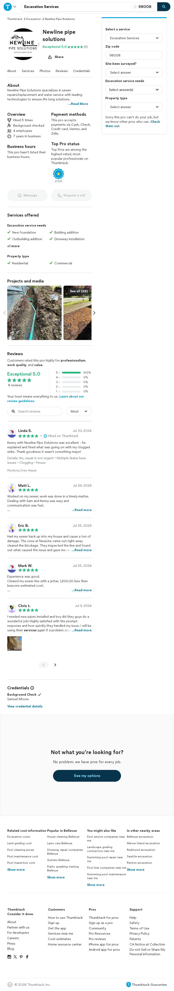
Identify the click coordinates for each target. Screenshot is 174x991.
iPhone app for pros (103, 944)
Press (11, 943)
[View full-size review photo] (14, 643)
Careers (13, 938)
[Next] (55, 665)
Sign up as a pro (101, 923)
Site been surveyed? (120, 64)
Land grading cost (19, 843)
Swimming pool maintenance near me (106, 876)
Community (97, 928)
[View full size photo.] (34, 313)
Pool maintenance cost (22, 856)
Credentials (81, 71)
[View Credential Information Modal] (31, 688)
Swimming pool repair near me (105, 859)
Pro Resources (99, 934)
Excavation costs (18, 836)
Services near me (60, 934)
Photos (45, 71)
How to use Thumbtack (65, 918)
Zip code (112, 46)
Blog (10, 949)
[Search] (163, 6)
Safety (134, 923)
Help (133, 918)
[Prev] (43, 665)
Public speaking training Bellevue (63, 868)
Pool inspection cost (21, 862)
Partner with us (18, 927)
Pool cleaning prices (20, 849)
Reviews (62, 71)
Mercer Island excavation (143, 843)
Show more (16, 870)
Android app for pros (104, 950)
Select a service (117, 29)
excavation (33, 19)
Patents (135, 939)
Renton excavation (139, 862)
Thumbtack (14, 19)
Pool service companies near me (106, 838)
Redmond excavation (141, 849)
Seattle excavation (139, 856)
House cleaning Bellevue (63, 836)
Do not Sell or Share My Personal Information (147, 952)
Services (28, 71)
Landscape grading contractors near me (100, 849)
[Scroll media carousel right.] (94, 313)
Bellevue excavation (140, 836)
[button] (23, 44)
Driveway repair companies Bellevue (65, 851)
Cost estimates (59, 939)
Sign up (53, 923)
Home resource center (65, 944)
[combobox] (76, 6)
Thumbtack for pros (103, 918)
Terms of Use (139, 928)
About (11, 71)
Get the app (57, 928)
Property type (116, 98)
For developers (18, 933)
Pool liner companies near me (106, 867)
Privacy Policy (139, 934)
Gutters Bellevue (58, 860)
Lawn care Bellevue (59, 843)
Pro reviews (97, 939)
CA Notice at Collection (147, 944)
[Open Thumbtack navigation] (10, 6)
